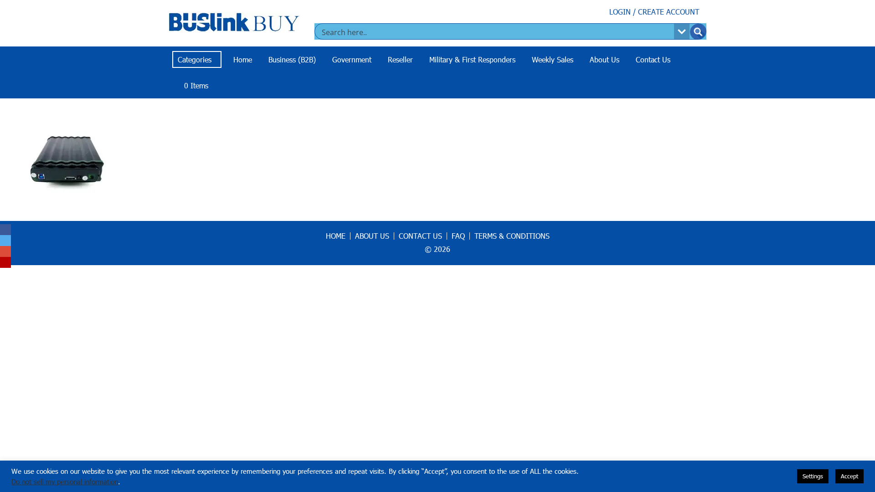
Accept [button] (849, 476)
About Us (604, 59)
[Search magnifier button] (698, 32)
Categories (194, 59)
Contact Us (653, 59)
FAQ (458, 236)
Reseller (400, 59)
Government (351, 59)
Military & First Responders (472, 59)
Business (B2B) (292, 59)
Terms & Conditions (512, 236)
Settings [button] (813, 476)
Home (242, 59)
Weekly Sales (552, 59)
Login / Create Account (654, 11)
